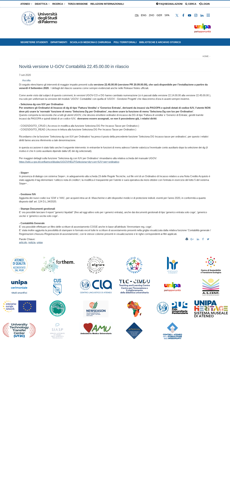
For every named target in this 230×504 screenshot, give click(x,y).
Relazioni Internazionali (107, 4)
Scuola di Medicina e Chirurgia (90, 42)
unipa (40, 242)
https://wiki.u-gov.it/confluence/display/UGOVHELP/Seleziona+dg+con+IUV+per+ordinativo (69, 161)
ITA (137, 15)
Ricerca (58, 4)
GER (159, 15)
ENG (143, 15)
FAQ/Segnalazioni (170, 4)
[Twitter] (208, 239)
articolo (23, 242)
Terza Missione (78, 4)
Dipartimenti (59, 42)
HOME (206, 56)
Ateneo (25, 4)
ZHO (151, 15)
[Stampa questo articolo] (187, 239)
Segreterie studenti (34, 42)
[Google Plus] (192, 239)
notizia (31, 242)
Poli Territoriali (125, 42)
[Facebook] (203, 239)
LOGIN (205, 4)
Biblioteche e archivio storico (160, 42)
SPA (167, 15)
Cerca (191, 4)
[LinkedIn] (198, 239)
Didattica (41, 4)
